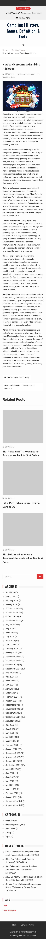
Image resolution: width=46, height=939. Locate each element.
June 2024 (10, 681)
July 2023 (9, 725)
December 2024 (12, 656)
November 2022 (12, 757)
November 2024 (12, 660)
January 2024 (11, 701)
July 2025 (9, 628)
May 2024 (9, 685)
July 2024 (9, 677)
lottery (8, 832)
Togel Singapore (9, 910)
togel (7, 836)
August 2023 (11, 721)
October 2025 (11, 616)
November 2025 (12, 612)
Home (15, 925)
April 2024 (10, 689)
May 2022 (9, 781)
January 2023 (11, 749)
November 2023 (12, 709)
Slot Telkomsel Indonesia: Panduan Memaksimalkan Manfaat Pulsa (23, 558)
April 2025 (10, 640)
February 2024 (11, 697)
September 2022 (13, 765)
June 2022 (10, 777)
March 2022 (10, 789)
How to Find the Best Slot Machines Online (19, 387)
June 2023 (10, 729)
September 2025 (13, 620)
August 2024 (11, 673)
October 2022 (11, 761)
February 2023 (11, 745)
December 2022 (12, 753)
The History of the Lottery (18, 377)
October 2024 (11, 665)
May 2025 (9, 636)
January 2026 (11, 604)
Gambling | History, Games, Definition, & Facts (23, 31)
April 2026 (10, 592)
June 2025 (10, 632)
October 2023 (11, 713)
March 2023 (10, 741)
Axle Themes (30, 935)
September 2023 (13, 717)
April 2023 (10, 737)
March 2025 (10, 644)
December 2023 (12, 705)
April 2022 (10, 785)
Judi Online (10, 828)
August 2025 (11, 624)
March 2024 (10, 693)
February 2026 (11, 600)
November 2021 (12, 805)
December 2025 (12, 608)
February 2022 (11, 793)
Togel (5, 905)
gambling (9, 820)
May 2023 (9, 733)
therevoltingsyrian (27, 74)
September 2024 (13, 669)
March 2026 (10, 596)
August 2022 (11, 769)
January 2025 (11, 652)
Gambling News (9, 77)
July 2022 (9, 773)
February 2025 (11, 648)
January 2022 (11, 797)
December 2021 (12, 801)
